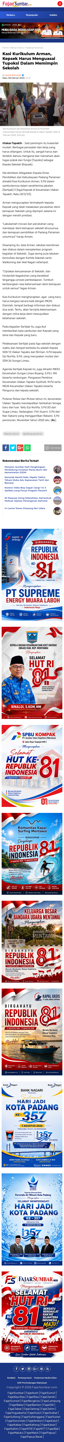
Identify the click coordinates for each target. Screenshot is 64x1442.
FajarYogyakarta (15, 1412)
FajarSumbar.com (44, 1387)
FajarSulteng (12, 1416)
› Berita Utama (16, 47)
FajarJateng (31, 1408)
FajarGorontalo (16, 1420)
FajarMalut (32, 1432)
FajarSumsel (12, 1400)
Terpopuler (32, 15)
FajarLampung (51, 1400)
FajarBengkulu (31, 1400)
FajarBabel (17, 1404)
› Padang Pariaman (33, 47)
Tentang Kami (25, 1378)
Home (5, 47)
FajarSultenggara (33, 1416)
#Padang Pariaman (32, 434)
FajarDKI (48, 1404)
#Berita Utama (11, 434)
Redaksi (11, 1378)
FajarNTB (26, 1428)
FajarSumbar (16, 1393)
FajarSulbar (50, 1412)
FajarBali (53, 1428)
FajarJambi (48, 1396)
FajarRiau (33, 1396)
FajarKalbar (14, 1424)
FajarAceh (32, 1393)
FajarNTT (40, 1428)
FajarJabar (15, 1408)
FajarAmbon (35, 1420)
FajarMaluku (15, 1432)
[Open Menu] (59, 3)
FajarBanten (33, 1404)
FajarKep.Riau (16, 1396)
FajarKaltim (11, 1428)
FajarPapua (48, 1432)
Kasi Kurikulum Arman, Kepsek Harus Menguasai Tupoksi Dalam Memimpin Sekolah (30, 60)
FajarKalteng (31, 1424)
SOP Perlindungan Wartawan (32, 1383)
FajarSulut (34, 1412)
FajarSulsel (53, 1416)
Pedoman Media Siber (45, 1378)
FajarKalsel (48, 1424)
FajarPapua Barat (31, 1436)
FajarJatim (48, 1408)
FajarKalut (51, 1420)
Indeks (53, 15)
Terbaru (10, 15)
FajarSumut (47, 1393)
